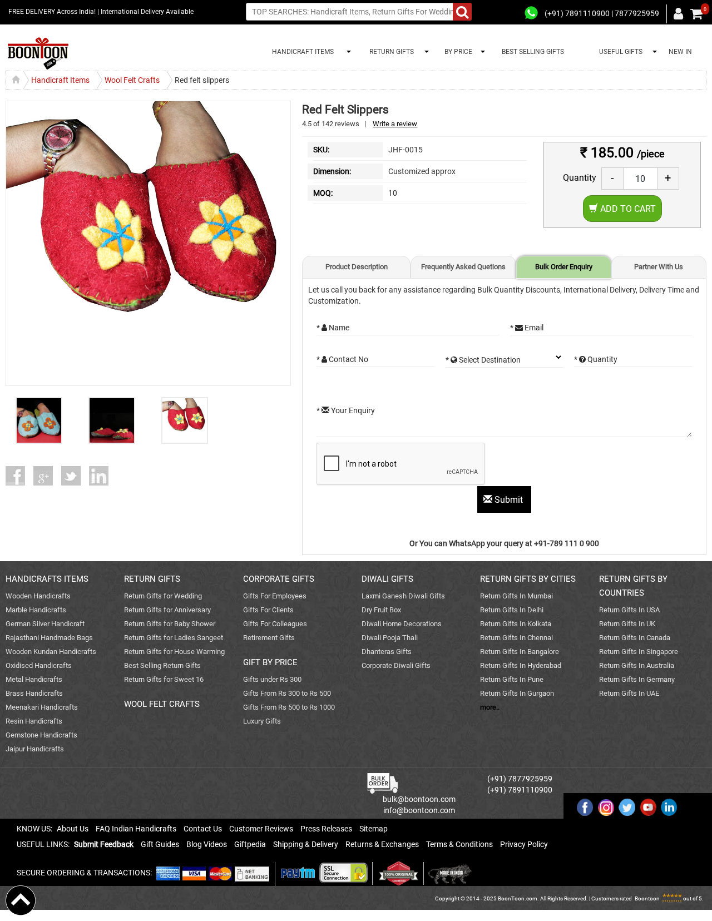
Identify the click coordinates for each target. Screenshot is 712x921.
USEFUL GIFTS (619, 52)
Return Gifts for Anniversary (167, 610)
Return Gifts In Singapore (638, 651)
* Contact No (342, 359)
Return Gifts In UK (627, 624)
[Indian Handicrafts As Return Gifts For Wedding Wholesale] (38, 54)
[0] (696, 14)
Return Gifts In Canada (634, 637)
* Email (526, 327)
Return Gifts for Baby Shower (169, 624)
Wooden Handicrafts (38, 596)
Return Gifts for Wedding (163, 596)
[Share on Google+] (47, 476)
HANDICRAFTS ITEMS (47, 579)
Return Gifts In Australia (636, 665)
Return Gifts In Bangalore (519, 651)
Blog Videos (206, 844)
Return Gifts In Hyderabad (520, 665)
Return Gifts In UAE (629, 693)
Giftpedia (250, 844)
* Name (333, 327)
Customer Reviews (261, 828)
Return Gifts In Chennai (516, 637)
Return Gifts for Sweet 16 (164, 679)
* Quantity (595, 359)
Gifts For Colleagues (275, 624)
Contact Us (203, 828)
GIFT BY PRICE (270, 662)
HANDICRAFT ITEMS (301, 52)
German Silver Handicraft (45, 624)
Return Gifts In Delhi (511, 610)
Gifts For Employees (274, 596)
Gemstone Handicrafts (41, 735)
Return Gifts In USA (629, 610)
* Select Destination (483, 359)
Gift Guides (160, 844)
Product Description (356, 267)
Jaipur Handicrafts (35, 749)
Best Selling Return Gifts (162, 665)
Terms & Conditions (459, 844)
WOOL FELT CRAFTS (162, 704)
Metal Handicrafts (34, 679)
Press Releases (326, 828)
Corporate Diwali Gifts (396, 665)
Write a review (395, 124)
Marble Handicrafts (36, 610)
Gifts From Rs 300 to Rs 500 (287, 693)
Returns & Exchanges (382, 844)
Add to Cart (627, 209)
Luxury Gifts (262, 721)
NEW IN (680, 52)
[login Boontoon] (680, 13)
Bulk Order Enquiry (563, 267)
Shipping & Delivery (305, 844)
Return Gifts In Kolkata (515, 624)
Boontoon (647, 898)
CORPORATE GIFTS (278, 579)
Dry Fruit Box (381, 610)
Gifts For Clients (268, 610)
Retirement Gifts (269, 637)
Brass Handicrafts (34, 693)
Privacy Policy (524, 844)
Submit (508, 499)
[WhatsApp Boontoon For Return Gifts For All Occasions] (532, 13)
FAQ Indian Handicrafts (136, 828)
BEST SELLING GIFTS (533, 52)
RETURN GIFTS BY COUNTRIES (633, 586)
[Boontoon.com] (21, 899)
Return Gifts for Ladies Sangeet (173, 637)
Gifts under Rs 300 (272, 679)
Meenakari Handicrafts (42, 707)
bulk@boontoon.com (419, 799)
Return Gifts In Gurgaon (517, 693)
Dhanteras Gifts (387, 651)
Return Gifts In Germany (637, 679)
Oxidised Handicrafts (39, 665)
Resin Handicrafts (34, 721)
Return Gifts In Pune (511, 679)
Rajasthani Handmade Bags (49, 637)
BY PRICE (456, 52)
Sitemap (373, 828)
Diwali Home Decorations (402, 624)
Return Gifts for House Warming (174, 651)
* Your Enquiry (346, 410)
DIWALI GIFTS (387, 579)
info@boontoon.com (419, 810)
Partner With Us (658, 267)
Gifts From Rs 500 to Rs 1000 (289, 707)
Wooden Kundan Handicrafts (51, 651)
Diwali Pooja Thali (390, 637)
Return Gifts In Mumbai (516, 596)
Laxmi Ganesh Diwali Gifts (403, 596)
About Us (72, 828)
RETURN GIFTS (390, 52)
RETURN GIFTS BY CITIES (528, 579)
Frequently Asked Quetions (463, 267)
